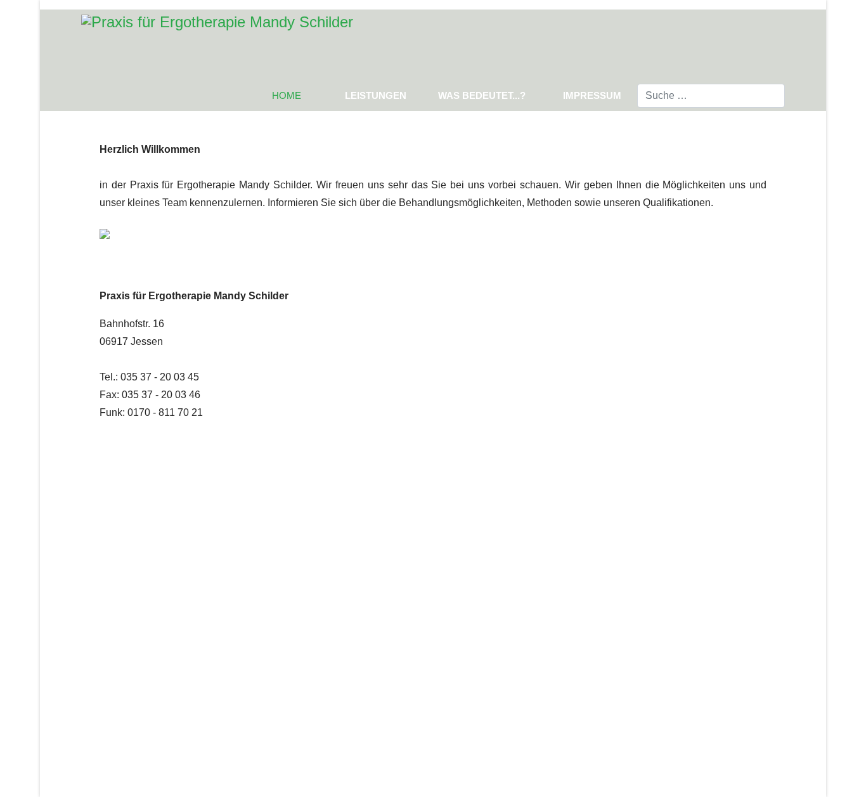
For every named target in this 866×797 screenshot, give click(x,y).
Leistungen (375, 95)
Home (286, 95)
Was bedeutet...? (482, 95)
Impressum (592, 95)
